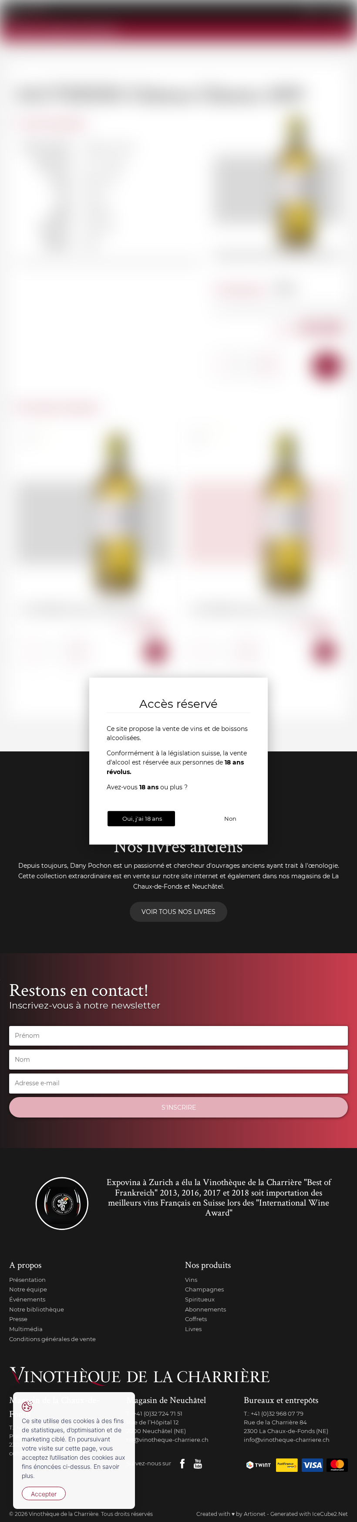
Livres (193, 1328)
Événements (27, 1299)
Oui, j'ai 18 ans (142, 818)
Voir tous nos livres (178, 912)
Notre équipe (28, 1289)
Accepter (44, 1494)
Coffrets (196, 1318)
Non (230, 818)
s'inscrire (179, 1107)
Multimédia (26, 1328)
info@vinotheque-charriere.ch (287, 1439)
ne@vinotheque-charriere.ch (167, 1439)
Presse (18, 1318)
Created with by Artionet (231, 1514)
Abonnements (205, 1309)
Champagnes (204, 1289)
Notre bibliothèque (36, 1309)
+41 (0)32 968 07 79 (277, 1413)
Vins (191, 1279)
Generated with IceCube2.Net (309, 1514)
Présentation (27, 1279)
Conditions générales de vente (52, 1338)
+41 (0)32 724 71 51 (157, 1413)
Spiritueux (200, 1299)
